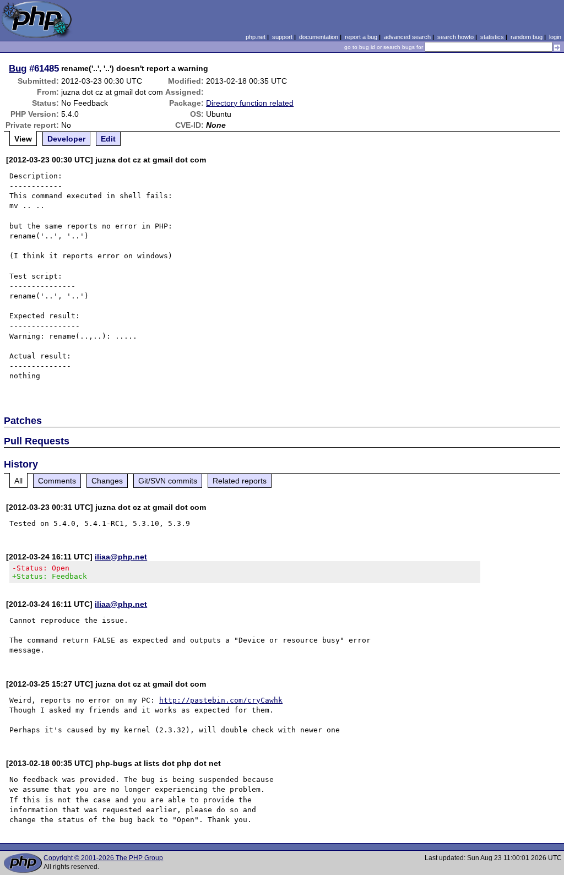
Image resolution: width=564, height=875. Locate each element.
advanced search (407, 37)
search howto (455, 37)
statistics (492, 37)
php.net (255, 37)
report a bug (361, 37)
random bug (527, 37)
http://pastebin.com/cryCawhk (221, 700)
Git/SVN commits (167, 480)
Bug (17, 68)
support (282, 37)
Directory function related (250, 103)
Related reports (240, 480)
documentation (318, 37)
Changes (107, 480)
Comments (57, 480)
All (18, 480)
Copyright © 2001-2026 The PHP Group (103, 858)
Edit (108, 138)
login (555, 37)
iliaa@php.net (121, 556)
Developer (66, 138)
